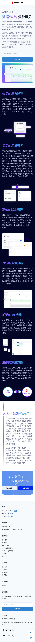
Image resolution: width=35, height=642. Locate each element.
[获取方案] (31, 638)
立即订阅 (17, 608)
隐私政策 (4, 615)
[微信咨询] (31, 632)
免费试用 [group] (26, 488)
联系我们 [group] (9, 488)
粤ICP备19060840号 (8, 619)
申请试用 (18, 59)
